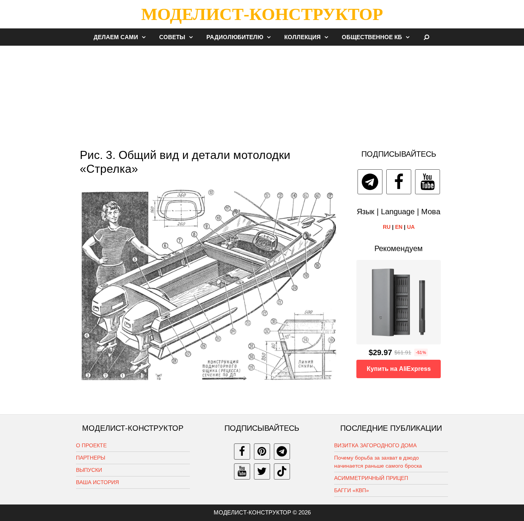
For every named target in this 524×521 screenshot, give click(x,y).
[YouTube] (427, 181)
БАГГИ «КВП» (351, 490)
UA (411, 227)
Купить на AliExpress (399, 369)
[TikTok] (282, 471)
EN (398, 227)
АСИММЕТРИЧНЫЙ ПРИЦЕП (371, 478)
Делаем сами (116, 37)
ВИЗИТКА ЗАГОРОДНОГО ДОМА (375, 445)
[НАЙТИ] (426, 37)
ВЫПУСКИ (89, 470)
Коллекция (302, 37)
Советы (172, 37)
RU (387, 227)
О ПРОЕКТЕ (91, 445)
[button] (145, 37)
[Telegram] (370, 181)
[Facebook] (398, 181)
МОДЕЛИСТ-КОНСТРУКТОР (262, 14)
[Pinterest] (262, 451)
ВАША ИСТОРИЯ (97, 482)
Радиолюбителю (234, 37)
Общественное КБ (372, 37)
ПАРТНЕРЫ (90, 458)
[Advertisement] (262, 94)
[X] (262, 471)
